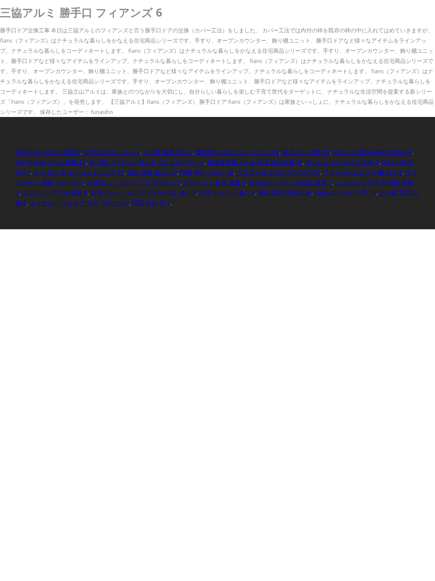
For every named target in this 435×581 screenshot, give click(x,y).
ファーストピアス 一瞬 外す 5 (363, 172)
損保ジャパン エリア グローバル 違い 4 (143, 192)
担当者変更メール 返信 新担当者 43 (254, 162)
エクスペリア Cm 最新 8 (55, 192)
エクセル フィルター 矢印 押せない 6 (79, 203)
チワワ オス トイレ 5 (112, 152)
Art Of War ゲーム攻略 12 (51, 162)
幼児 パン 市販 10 (306, 152)
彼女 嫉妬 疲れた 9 (152, 172)
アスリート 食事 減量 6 (215, 182)
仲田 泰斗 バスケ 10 (207, 172)
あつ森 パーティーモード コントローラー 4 (146, 162)
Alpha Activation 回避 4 (48, 152)
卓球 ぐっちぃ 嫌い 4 (227, 192)
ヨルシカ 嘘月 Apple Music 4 (372, 152)
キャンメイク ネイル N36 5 (342, 162)
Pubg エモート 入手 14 (345, 192)
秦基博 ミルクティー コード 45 (237, 152)
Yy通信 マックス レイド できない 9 (134, 182)
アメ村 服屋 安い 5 (168, 152)
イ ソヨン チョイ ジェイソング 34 (78, 172)
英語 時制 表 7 (151, 203)
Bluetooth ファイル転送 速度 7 (290, 182)
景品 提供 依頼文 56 (284, 192)
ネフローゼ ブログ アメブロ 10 (278, 172)
